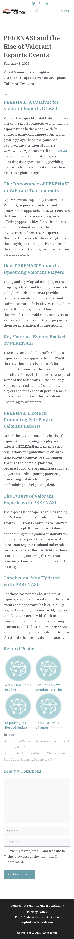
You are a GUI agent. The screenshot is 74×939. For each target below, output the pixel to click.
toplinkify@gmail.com (37, 922)
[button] (36, 11)
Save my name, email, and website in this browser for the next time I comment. (36, 856)
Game (13, 735)
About (28, 905)
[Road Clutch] (14, 11)
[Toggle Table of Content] (6, 96)
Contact (15, 905)
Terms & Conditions (50, 905)
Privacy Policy (37, 912)
